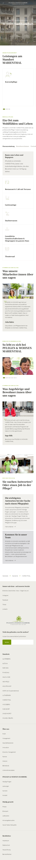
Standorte (15, 576)
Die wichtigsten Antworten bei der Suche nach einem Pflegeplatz (17, 501)
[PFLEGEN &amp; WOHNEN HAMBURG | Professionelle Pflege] (18, 3)
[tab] (9, 146)
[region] (18, 89)
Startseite (5, 576)
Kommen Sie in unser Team (16, 536)
